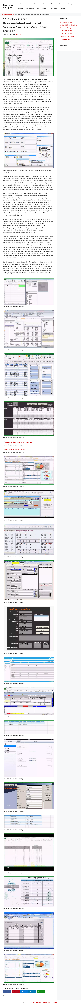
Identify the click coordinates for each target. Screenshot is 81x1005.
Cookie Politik (53, 8)
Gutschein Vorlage (66, 28)
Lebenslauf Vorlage (66, 33)
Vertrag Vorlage (65, 39)
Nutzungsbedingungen (32, 8)
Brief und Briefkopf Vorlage (68, 25)
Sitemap (44, 8)
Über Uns (19, 4)
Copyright (20, 8)
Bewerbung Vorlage (66, 22)
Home (2, 14)
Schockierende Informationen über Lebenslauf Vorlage (41, 4)
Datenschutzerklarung (65, 4)
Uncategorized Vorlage (9, 14)
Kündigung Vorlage (66, 30)
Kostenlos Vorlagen (8, 6)
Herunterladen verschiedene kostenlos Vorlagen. (44, 1002)
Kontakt (63, 8)
